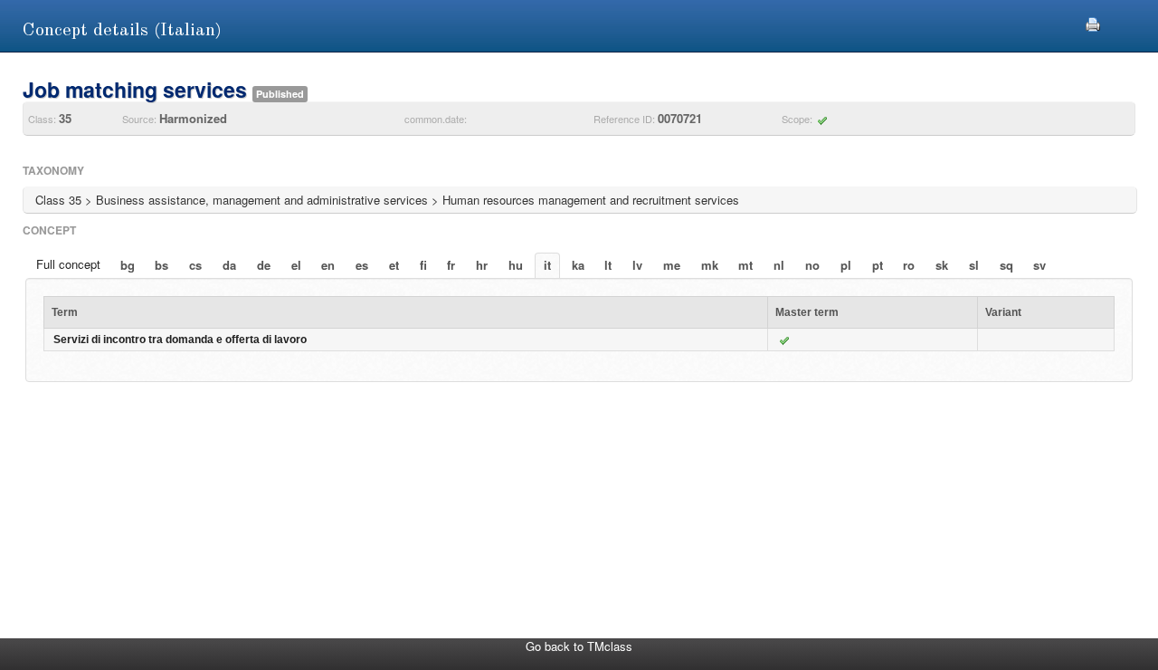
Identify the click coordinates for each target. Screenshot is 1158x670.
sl (974, 264)
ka (578, 264)
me (671, 264)
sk (941, 264)
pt (877, 264)
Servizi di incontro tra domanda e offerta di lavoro (180, 339)
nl (779, 264)
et (394, 264)
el (296, 264)
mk (709, 264)
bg (127, 264)
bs (161, 264)
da (229, 264)
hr (482, 264)
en (328, 264)
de (264, 264)
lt (608, 264)
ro (909, 264)
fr (451, 264)
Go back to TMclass (579, 646)
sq (1006, 264)
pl (845, 264)
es (362, 264)
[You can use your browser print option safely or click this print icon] (1093, 22)
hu (515, 264)
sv (1039, 264)
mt (745, 264)
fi (423, 264)
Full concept (68, 264)
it (547, 264)
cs (195, 264)
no (812, 264)
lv (637, 264)
